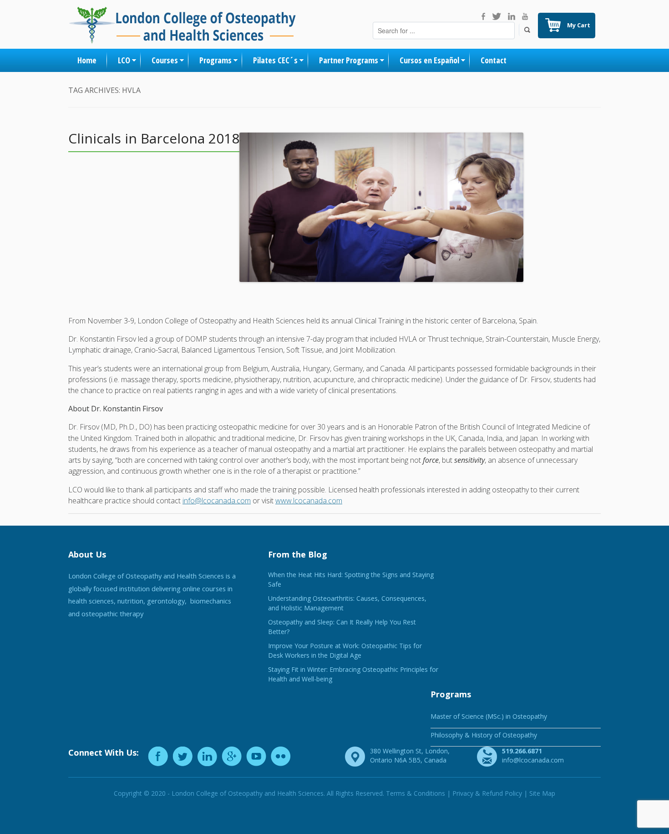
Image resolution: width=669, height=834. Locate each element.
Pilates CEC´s (275, 60)
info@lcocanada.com (216, 501)
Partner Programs (348, 60)
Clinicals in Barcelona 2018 (153, 138)
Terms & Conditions (415, 793)
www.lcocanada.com (308, 501)
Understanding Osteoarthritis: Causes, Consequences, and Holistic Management (347, 603)
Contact (494, 60)
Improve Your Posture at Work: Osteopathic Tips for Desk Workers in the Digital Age (345, 650)
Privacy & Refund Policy (487, 793)
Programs (215, 60)
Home (86, 60)
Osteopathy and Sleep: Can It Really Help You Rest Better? (342, 627)
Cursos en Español (429, 60)
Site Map (542, 793)
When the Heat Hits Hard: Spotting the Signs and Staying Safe (351, 579)
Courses (165, 60)
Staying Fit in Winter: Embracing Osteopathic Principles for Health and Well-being (353, 674)
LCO (124, 60)
